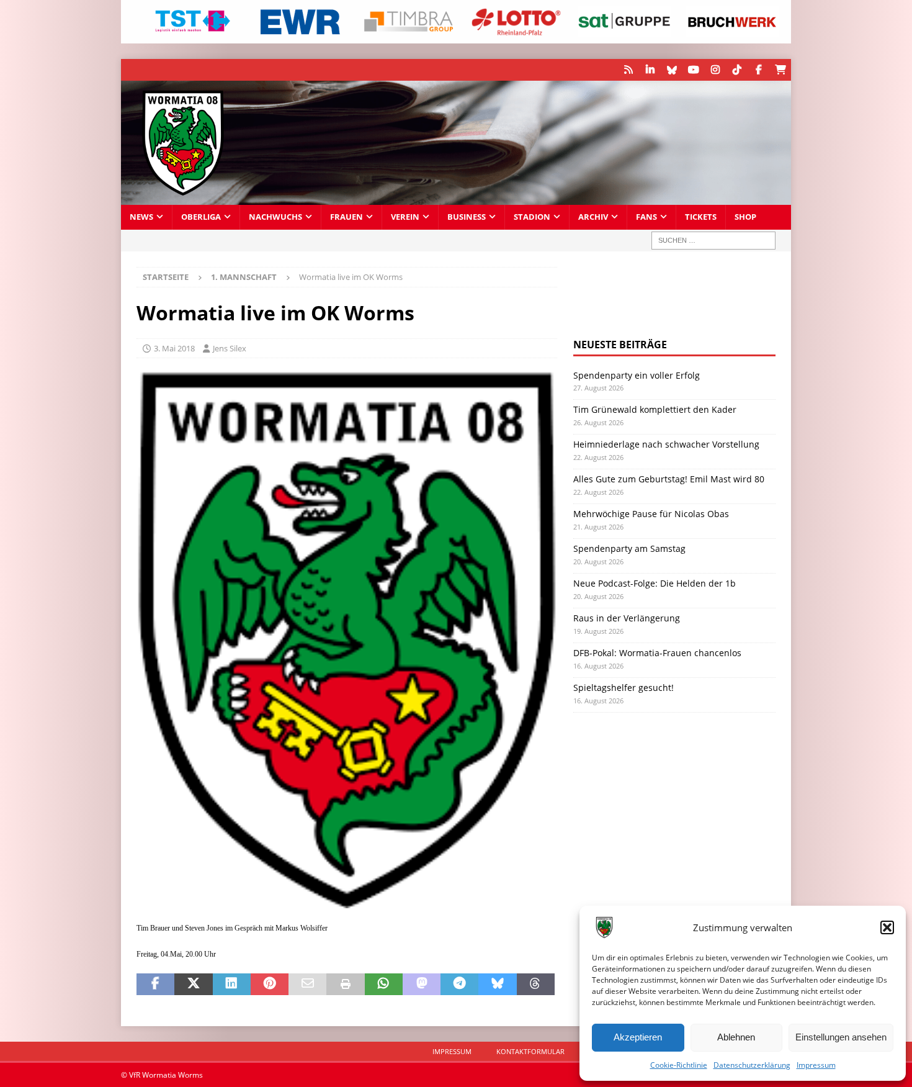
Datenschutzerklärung (751, 1065)
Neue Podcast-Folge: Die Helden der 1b (654, 583)
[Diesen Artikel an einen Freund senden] (307, 984)
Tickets (701, 217)
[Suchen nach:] (713, 241)
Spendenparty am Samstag (629, 548)
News (141, 217)
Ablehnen (736, 1037)
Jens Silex (229, 348)
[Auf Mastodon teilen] (421, 984)
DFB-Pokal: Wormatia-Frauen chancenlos (657, 653)
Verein (405, 217)
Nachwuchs (275, 217)
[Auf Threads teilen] (536, 984)
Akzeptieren (638, 1037)
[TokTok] (737, 70)
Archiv (593, 217)
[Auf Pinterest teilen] (269, 984)
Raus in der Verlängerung (626, 618)
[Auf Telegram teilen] (459, 984)
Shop (745, 217)
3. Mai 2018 (174, 348)
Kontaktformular (530, 1051)
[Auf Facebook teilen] (155, 984)
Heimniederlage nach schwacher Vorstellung (666, 444)
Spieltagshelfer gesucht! (623, 687)
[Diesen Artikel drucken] (345, 984)
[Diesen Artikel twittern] (193, 984)
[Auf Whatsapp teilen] (384, 984)
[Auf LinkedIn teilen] (232, 984)
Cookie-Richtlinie (678, 1065)
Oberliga (201, 217)
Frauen (346, 217)
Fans (646, 217)
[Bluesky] (671, 70)
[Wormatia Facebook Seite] (758, 70)
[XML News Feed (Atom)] (628, 70)
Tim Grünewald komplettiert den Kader (654, 409)
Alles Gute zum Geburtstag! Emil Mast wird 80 (668, 479)
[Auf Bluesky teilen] (497, 984)
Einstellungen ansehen (841, 1037)
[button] (887, 927)
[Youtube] (693, 70)
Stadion (532, 217)
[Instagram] (715, 70)
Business (466, 217)
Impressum (816, 1065)
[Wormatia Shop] (780, 70)
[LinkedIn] (650, 70)
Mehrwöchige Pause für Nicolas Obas (651, 514)
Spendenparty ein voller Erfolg (636, 375)
